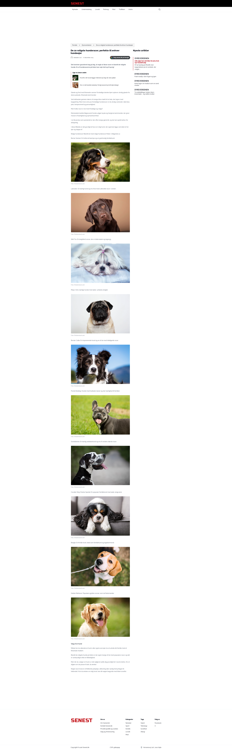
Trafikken (122, 9)
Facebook (158, 723)
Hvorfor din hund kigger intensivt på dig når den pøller (98, 78)
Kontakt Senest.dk (106, 726)
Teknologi (144, 726)
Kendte (128, 729)
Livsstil (97, 9)
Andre (131, 9)
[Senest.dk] (116, 3)
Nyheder (75, 9)
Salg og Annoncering (107, 732)
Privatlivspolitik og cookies (109, 729)
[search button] (159, 9)
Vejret (143, 723)
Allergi (143, 732)
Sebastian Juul (78, 57)
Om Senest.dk (105, 723)
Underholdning (87, 9)
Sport (127, 726)
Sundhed (144, 729)
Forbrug (106, 9)
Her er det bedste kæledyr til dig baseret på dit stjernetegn (99, 85)
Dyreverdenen (86, 45)
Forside (74, 45)
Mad (113, 9)
